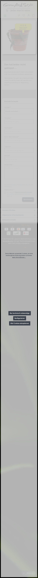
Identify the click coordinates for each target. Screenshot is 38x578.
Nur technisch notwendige (19, 313)
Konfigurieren (20, 318)
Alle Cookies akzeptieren (19, 323)
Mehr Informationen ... (19, 257)
